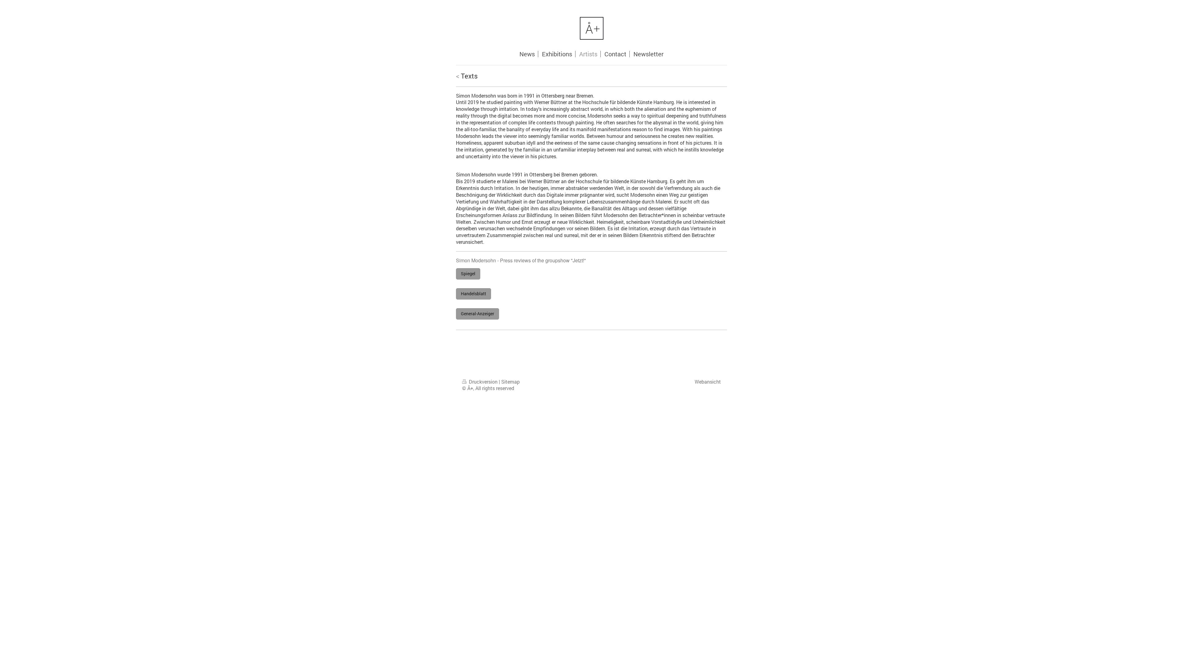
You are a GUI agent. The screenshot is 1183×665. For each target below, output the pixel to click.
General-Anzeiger (477, 313)
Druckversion (483, 382)
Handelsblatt (473, 293)
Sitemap (510, 382)
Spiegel (468, 273)
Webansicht (708, 382)
